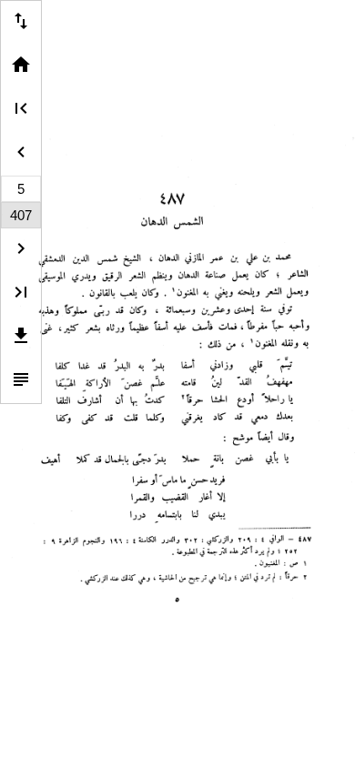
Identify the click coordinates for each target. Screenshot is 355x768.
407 (21, 215)
